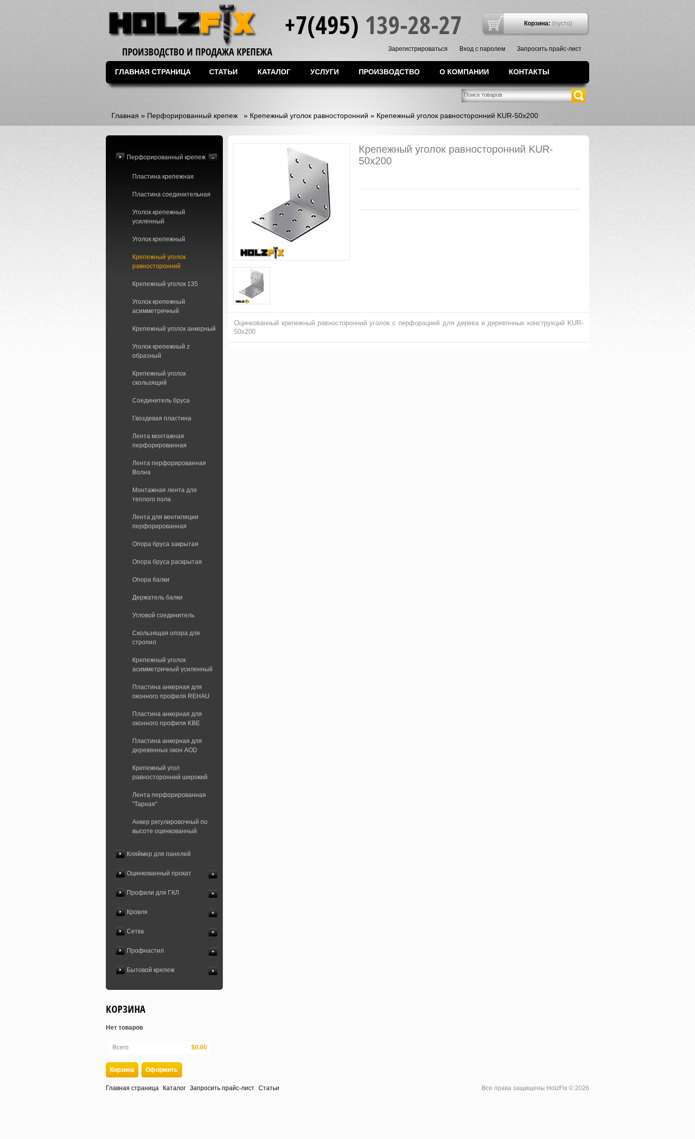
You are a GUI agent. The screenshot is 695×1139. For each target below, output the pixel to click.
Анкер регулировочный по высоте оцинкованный (170, 826)
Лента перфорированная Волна (169, 468)
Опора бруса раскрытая (167, 561)
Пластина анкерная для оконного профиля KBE (167, 718)
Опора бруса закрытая (165, 544)
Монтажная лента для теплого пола (164, 495)
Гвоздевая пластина (161, 418)
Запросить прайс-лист (549, 48)
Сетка (135, 931)
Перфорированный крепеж (192, 115)
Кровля (137, 912)
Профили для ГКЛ (153, 892)
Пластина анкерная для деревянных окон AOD (167, 745)
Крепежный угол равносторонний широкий (170, 772)
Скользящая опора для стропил (166, 638)
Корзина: (537, 23)
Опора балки (150, 579)
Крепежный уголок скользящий (159, 378)
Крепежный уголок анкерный (174, 328)
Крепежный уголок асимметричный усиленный (172, 665)
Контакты (529, 72)
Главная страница (153, 72)
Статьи (223, 72)
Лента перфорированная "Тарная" (169, 799)
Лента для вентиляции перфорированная (165, 522)
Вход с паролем (482, 48)
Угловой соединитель (163, 615)
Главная (125, 115)
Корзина (126, 1009)
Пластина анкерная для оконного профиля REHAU (171, 692)
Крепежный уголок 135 (165, 284)
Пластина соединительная (171, 194)
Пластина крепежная (163, 176)
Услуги (324, 72)
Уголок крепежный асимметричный (158, 306)
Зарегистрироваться (418, 48)
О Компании (464, 72)
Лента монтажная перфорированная (159, 441)
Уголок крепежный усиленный (158, 217)
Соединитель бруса (161, 400)
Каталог (174, 1088)
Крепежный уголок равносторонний (309, 115)
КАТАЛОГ (274, 72)
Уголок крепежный (158, 239)
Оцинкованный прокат (159, 873)
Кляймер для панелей (159, 854)
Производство (389, 72)
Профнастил (145, 950)
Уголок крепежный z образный (161, 351)
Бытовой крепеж (151, 970)
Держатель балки (157, 597)
